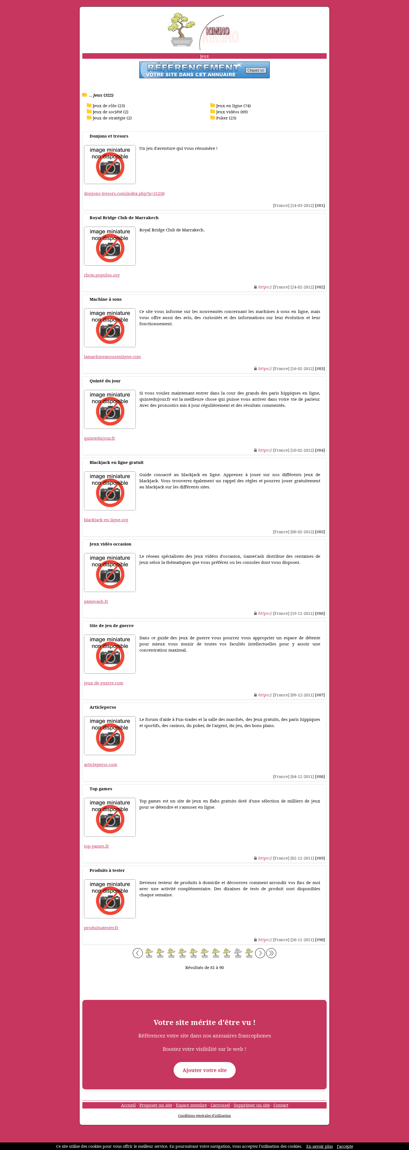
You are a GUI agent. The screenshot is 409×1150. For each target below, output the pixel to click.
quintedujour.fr (99, 438)
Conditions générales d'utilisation (204, 1115)
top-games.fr (96, 846)
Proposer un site (155, 1105)
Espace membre (191, 1105)
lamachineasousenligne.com (112, 356)
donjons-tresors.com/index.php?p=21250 (124, 193)
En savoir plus (319, 1146)
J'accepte (345, 1146)
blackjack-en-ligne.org (106, 519)
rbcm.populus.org (102, 275)
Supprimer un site (252, 1105)
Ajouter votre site (205, 1070)
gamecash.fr (96, 601)
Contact (281, 1105)
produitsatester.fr (101, 927)
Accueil (128, 1105)
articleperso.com (100, 764)
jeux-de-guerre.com (103, 683)
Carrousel (220, 1105)
